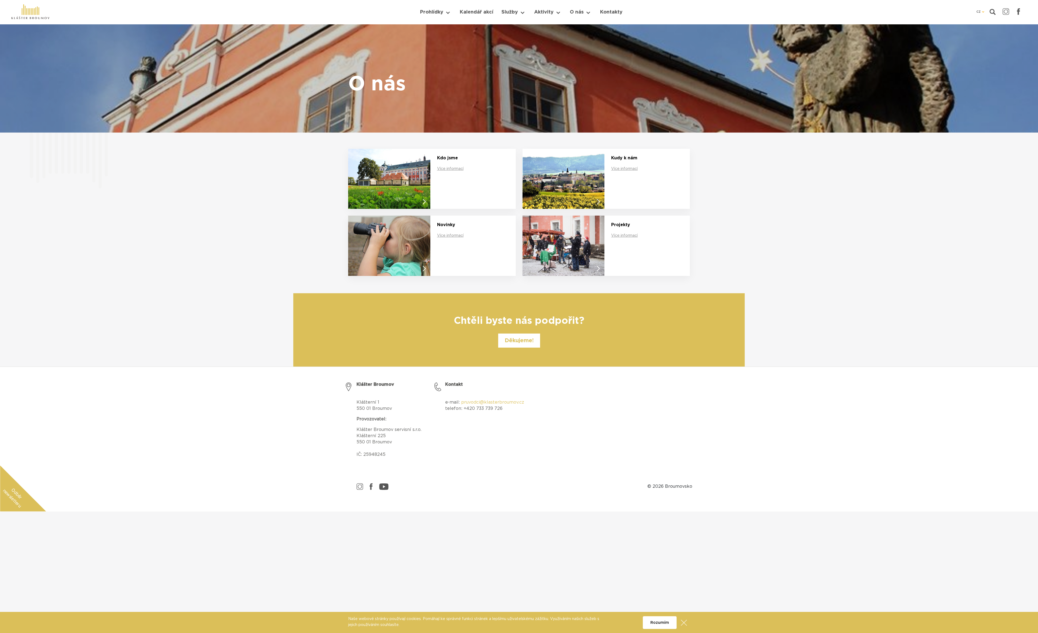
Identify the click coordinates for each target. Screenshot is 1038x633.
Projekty (620, 225)
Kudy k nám (624, 158)
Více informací (450, 169)
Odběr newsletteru (12, 498)
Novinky (446, 225)
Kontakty (611, 12)
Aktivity (544, 12)
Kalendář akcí (476, 12)
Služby (509, 12)
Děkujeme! (519, 340)
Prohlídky (431, 12)
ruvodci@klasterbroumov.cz (494, 402)
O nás (577, 12)
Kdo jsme (447, 158)
